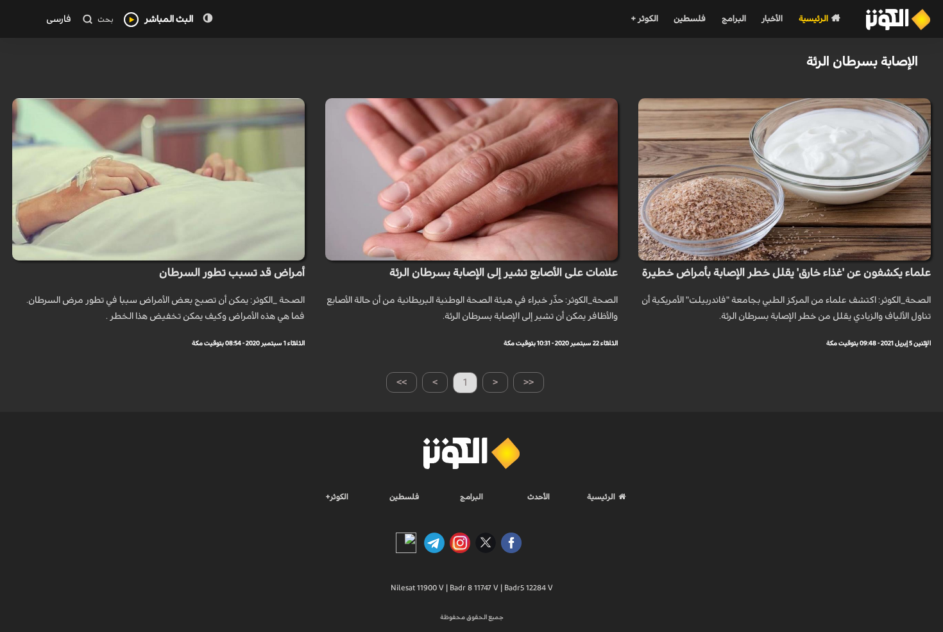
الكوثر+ (337, 496)
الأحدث (538, 496)
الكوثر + (644, 19)
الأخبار (772, 19)
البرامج (734, 19)
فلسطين (690, 19)
